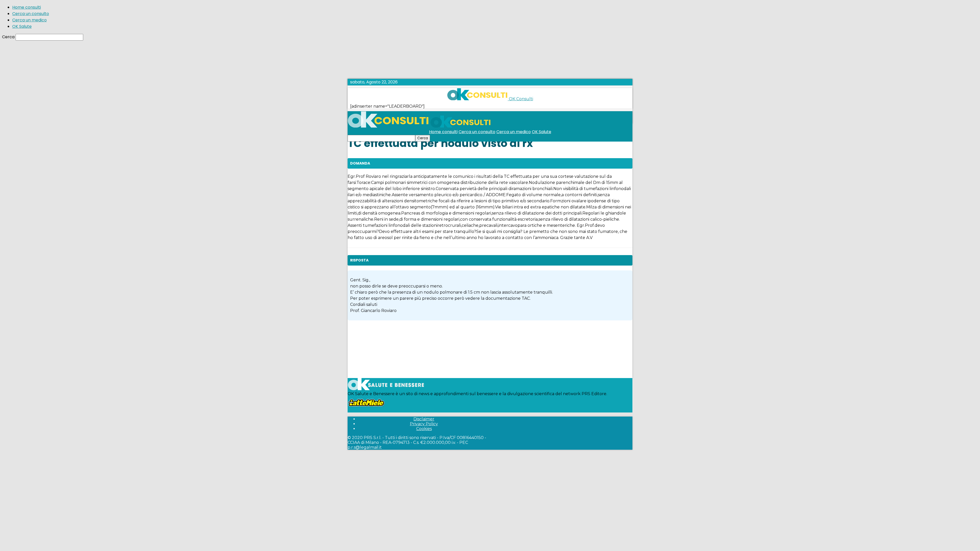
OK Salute (22, 26)
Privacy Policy (424, 423)
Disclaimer (423, 419)
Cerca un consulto (30, 14)
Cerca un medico (29, 20)
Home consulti (26, 7)
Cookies (424, 428)
